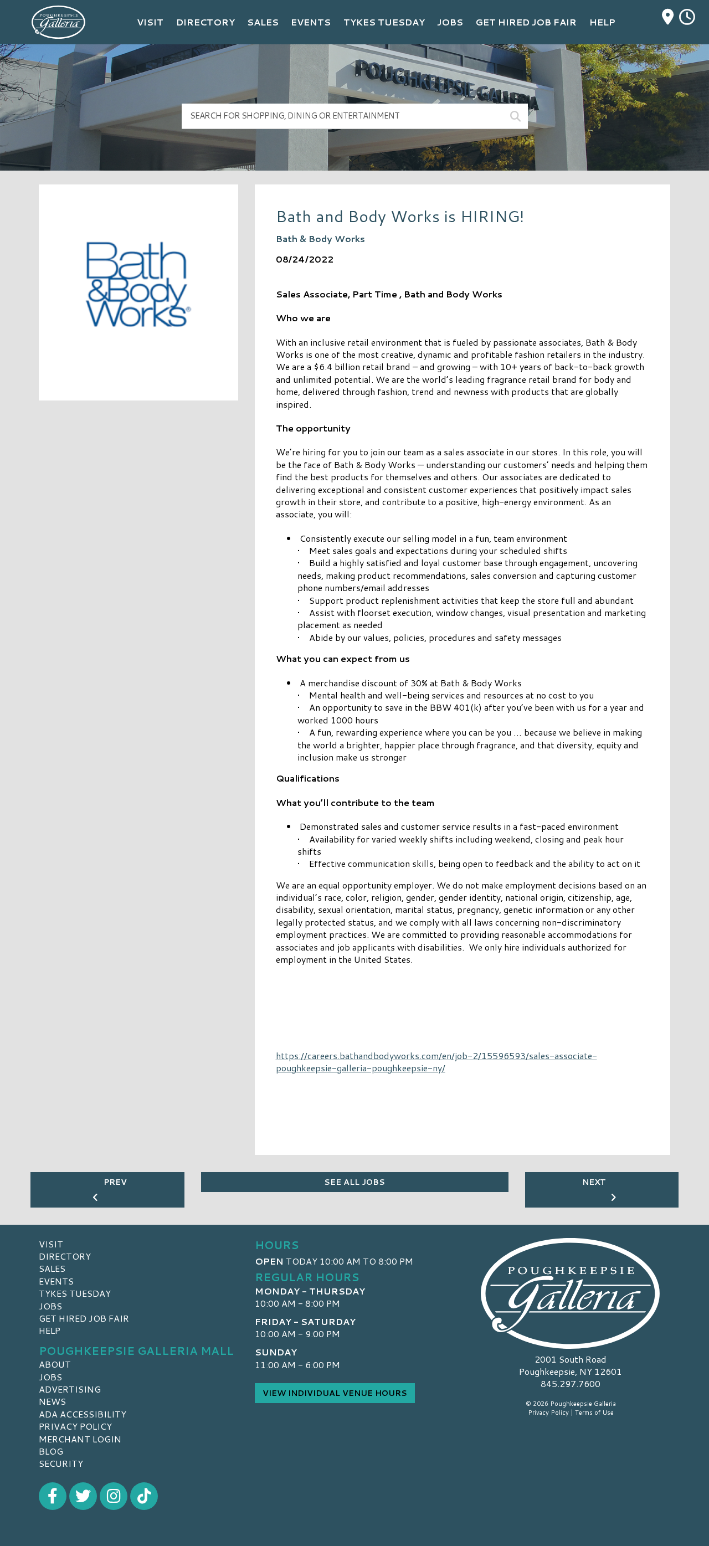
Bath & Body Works (320, 238)
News (52, 1401)
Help (49, 1330)
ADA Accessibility (82, 1414)
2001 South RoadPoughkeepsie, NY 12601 (570, 1365)
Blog (51, 1451)
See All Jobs (354, 1182)
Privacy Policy (75, 1426)
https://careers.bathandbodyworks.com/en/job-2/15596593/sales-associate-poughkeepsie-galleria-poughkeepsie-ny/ (436, 1061)
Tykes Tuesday (75, 1293)
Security (61, 1463)
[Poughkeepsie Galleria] (570, 1293)
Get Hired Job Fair (84, 1318)
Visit (51, 1243)
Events (56, 1281)
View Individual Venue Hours (335, 1393)
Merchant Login (80, 1438)
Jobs (50, 1306)
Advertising (70, 1389)
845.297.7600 (570, 1384)
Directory (65, 1256)
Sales (52, 1268)
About (55, 1364)
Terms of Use (594, 1412)
